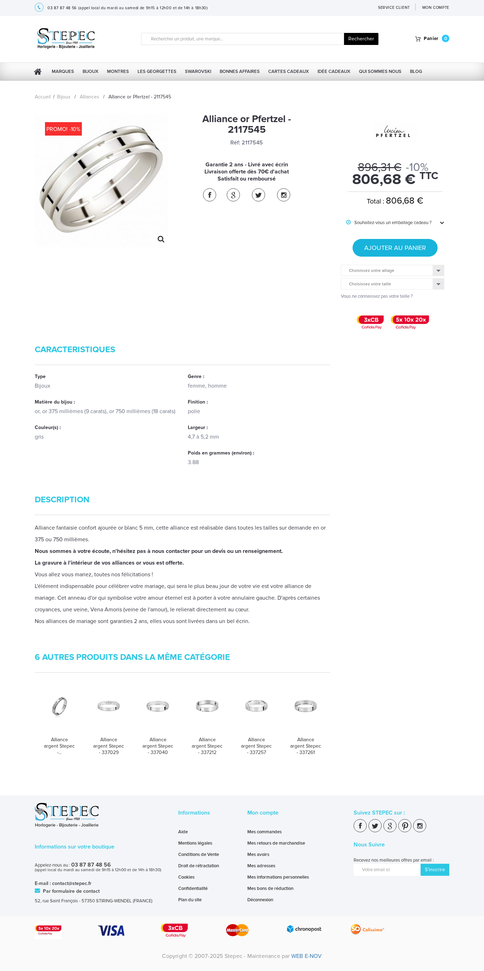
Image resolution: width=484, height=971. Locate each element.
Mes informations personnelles (278, 877)
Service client (394, 7)
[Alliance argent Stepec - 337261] (305, 713)
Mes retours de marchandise (276, 843)
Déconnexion (260, 900)
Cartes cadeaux (288, 71)
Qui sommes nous (380, 71)
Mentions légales (195, 843)
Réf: (235, 142)
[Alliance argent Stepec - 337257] (256, 713)
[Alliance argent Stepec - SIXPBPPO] (59, 713)
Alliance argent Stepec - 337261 (305, 746)
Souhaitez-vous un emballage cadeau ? (389, 222)
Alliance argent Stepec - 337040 (157, 746)
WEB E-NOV (306, 956)
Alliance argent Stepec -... (59, 746)
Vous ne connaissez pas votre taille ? (377, 296)
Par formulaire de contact (70, 891)
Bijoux (91, 71)
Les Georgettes (156, 71)
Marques (63, 71)
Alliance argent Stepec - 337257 (256, 746)
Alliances (89, 97)
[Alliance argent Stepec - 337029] (108, 713)
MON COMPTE (436, 7)
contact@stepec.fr (71, 883)
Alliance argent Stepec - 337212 (207, 746)
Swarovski (198, 71)
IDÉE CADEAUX (333, 71)
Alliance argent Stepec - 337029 (108, 746)
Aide (183, 832)
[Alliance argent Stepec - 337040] (158, 713)
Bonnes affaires (240, 71)
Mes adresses (261, 866)
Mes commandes (264, 832)
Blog (416, 71)
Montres (118, 71)
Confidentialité (193, 888)
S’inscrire (435, 870)
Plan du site (190, 900)
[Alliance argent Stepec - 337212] (207, 713)
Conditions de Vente (198, 854)
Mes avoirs (258, 854)
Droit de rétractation (198, 866)
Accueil (43, 97)
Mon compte (262, 812)
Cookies (186, 877)
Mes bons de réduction (270, 888)
